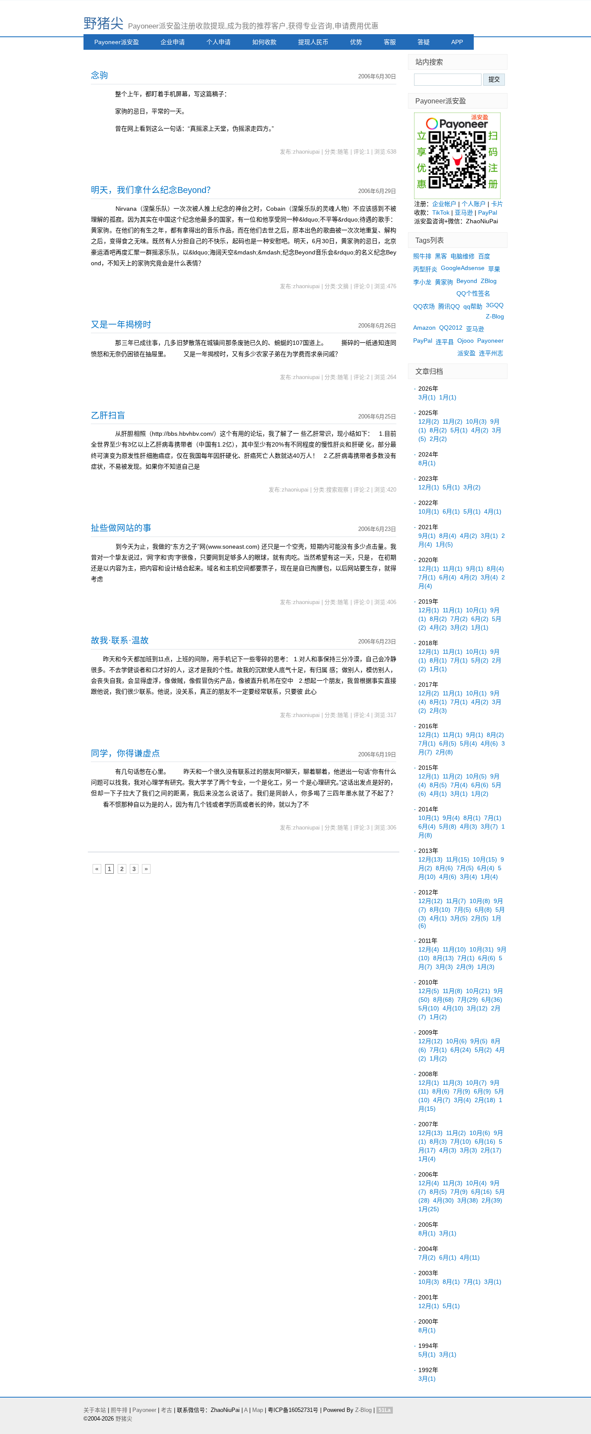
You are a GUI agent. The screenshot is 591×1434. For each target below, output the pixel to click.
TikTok (441, 212)
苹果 (494, 269)
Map (257, 1410)
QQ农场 (424, 306)
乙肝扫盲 (108, 415)
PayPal (487, 212)
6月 (451, 511)
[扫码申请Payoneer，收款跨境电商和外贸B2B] (457, 196)
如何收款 (264, 42)
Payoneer (490, 340)
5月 (459, 430)
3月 (427, 397)
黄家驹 (444, 282)
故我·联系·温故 (120, 640)
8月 (438, 430)
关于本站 (95, 1410)
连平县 (445, 341)
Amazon (424, 327)
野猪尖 (104, 23)
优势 (356, 42)
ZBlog (489, 280)
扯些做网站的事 (121, 528)
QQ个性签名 (473, 293)
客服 (390, 42)
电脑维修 (462, 256)
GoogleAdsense (463, 267)
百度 (484, 256)
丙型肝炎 (425, 269)
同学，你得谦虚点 (125, 753)
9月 (427, 535)
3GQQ (495, 305)
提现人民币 (313, 42)
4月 (479, 430)
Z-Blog (495, 316)
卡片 (497, 203)
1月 (447, 397)
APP (457, 42)
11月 (453, 421)
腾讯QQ (449, 306)
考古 (166, 1410)
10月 (476, 421)
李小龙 (422, 282)
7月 (427, 577)
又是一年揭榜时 (121, 324)
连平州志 (491, 353)
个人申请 (218, 42)
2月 (438, 438)
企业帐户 (444, 203)
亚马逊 (464, 212)
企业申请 (173, 42)
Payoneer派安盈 (116, 42)
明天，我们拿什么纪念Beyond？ (153, 190)
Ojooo (465, 340)
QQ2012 (451, 327)
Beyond (466, 280)
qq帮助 (472, 306)
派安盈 (466, 353)
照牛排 (422, 256)
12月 (428, 421)
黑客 (441, 256)
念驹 (99, 75)
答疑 (424, 42)
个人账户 (474, 203)
